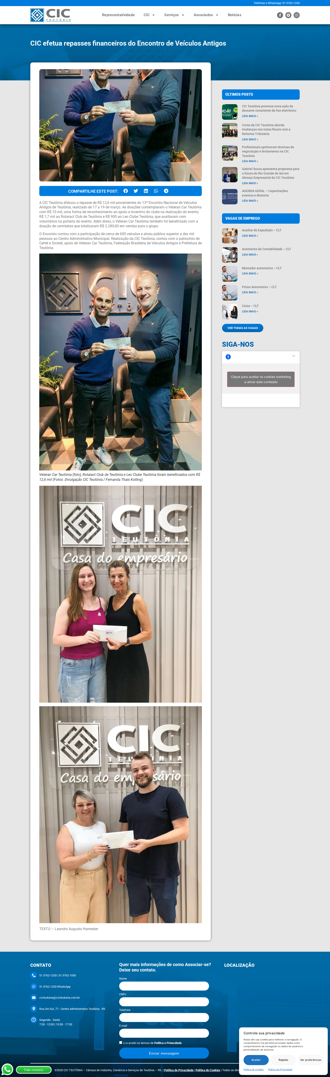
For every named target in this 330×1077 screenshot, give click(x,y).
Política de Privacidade (280, 1069)
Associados (203, 15)
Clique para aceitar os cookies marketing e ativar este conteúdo (261, 379)
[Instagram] (297, 15)
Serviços (171, 15)
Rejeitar (283, 1060)
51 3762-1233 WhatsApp (54, 986)
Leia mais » (250, 116)
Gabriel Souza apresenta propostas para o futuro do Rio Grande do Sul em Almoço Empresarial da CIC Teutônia (270, 173)
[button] (126, 191)
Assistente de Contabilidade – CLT (266, 249)
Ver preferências (310, 1060)
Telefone (125, 1010)
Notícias (234, 15)
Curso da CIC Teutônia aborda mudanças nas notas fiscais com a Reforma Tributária (266, 129)
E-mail (123, 1025)
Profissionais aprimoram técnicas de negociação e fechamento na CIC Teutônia (268, 151)
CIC (147, 15)
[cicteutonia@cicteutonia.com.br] (33, 997)
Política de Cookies (254, 1069)
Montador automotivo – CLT (262, 268)
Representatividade (118, 15)
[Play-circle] (288, 15)
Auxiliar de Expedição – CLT (262, 230)
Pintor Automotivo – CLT (259, 287)
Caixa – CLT (250, 306)
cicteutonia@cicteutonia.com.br (59, 997)
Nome (123, 978)
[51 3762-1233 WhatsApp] (33, 986)
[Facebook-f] (280, 15)
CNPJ (123, 994)
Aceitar (256, 1060)
